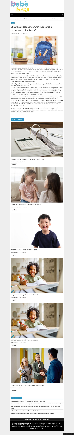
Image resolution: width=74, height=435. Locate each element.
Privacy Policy (37, 419)
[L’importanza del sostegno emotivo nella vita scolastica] (37, 185)
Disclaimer (46, 419)
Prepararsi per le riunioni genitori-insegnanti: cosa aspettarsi (27, 385)
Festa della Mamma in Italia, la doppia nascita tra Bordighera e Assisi (27, 410)
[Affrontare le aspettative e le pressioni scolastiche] (37, 320)
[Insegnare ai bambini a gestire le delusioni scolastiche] (37, 275)
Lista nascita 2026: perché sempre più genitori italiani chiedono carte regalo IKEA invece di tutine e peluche (37, 404)
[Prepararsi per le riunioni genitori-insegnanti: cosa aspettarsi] (37, 365)
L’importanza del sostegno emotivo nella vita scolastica (26, 204)
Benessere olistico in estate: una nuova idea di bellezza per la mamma (28, 401)
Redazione (28, 419)
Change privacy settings (68, 433)
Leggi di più (14, 164)
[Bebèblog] (20, 6)
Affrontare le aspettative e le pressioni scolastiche (24, 340)
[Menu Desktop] (12, 15)
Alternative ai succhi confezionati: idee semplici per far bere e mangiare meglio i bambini (32, 413)
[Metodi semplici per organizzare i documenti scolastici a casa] (37, 139)
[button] (62, 15)
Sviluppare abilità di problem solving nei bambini (24, 249)
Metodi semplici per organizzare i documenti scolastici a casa (27, 159)
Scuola (12, 23)
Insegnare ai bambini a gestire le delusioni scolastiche (25, 295)
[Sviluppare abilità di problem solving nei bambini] (37, 230)
